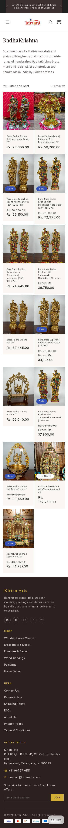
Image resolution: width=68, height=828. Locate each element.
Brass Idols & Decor (17, 644)
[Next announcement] (61, 6)
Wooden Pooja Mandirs (20, 638)
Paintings (10, 664)
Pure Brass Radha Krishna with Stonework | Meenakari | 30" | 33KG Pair (16, 275)
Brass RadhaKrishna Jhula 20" (17, 413)
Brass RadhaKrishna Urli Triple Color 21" (17, 488)
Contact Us (11, 690)
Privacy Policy (13, 723)
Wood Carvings (14, 658)
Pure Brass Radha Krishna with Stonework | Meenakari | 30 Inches (49, 273)
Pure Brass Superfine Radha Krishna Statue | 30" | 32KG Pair (18, 201)
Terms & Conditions (17, 730)
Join (57, 797)
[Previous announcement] (7, 6)
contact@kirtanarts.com (22, 777)
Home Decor (12, 671)
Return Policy (13, 697)
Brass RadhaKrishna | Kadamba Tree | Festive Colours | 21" (49, 139)
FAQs (7, 710)
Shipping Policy (14, 703)
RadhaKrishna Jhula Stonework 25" (17, 555)
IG (7, 620)
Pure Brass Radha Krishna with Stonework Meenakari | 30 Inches (49, 416)
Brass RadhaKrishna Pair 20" (17, 341)
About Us (10, 717)
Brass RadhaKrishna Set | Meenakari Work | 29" (18, 139)
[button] (7, 22)
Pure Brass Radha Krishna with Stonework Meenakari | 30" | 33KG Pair (49, 203)
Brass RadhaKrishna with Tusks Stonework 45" (49, 489)
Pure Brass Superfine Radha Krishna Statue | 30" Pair (49, 342)
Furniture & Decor (16, 651)
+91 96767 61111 (17, 770)
